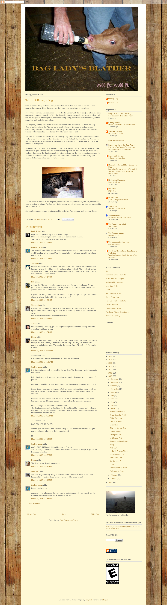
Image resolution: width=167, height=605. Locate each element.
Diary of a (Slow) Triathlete (116, 275)
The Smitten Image (116, 233)
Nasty (112, 445)
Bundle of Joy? (115, 461)
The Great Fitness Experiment (117, 312)
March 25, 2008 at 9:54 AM (41, 332)
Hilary (33, 337)
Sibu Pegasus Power (113, 293)
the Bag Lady (36, 247)
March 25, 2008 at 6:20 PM (41, 466)
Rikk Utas (112, 189)
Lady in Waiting (115, 421)
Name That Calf (116, 458)
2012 (110, 363)
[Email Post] (58, 219)
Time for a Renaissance (116, 209)
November (115, 382)
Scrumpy (35, 263)
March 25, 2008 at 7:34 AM (41, 242)
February (114, 475)
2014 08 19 (112, 191)
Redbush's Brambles (116, 180)
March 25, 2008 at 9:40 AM (41, 300)
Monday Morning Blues (118, 468)
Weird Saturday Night (118, 415)
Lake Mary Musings (116, 140)
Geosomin (35, 305)
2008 (110, 376)
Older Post (95, 514)
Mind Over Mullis (112, 286)
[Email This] (63, 219)
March (113, 409)
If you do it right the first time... (118, 200)
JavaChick (35, 471)
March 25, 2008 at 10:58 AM (42, 416)
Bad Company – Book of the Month (120, 116)
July (112, 396)
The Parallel (112, 226)
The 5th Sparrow (112, 305)
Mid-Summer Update (115, 134)
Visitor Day (114, 425)
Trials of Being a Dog (118, 428)
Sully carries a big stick (116, 158)
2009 (110, 373)
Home (63, 514)
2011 (110, 366)
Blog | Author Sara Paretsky (119, 114)
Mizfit (108, 290)
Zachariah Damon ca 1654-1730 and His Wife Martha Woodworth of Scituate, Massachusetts (122, 171)
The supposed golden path (119, 242)
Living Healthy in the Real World (121, 145)
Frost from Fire (113, 235)
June (113, 399)
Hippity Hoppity (115, 431)
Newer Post (31, 514)
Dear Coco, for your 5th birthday (119, 217)
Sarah (33, 323)
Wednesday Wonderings (119, 441)
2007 (110, 483)
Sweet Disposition (112, 297)
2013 (110, 360)
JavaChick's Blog (115, 131)
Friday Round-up (116, 418)
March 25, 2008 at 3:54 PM (41, 439)
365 (107, 271)
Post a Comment (35, 503)
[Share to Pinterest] (73, 219)
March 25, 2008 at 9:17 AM (41, 277)
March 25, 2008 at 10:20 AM (42, 351)
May (112, 402)
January (114, 478)
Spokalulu (112, 207)
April (112, 405)
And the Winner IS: (117, 455)
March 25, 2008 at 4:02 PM (41, 455)
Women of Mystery (113, 316)
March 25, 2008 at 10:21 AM (42, 362)
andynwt (88, 600)
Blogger (105, 600)
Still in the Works (115, 215)
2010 (110, 370)
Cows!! (112, 464)
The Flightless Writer (113, 308)
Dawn (33, 460)
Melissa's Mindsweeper (114, 282)
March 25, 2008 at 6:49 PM (41, 480)
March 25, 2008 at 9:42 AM (41, 319)
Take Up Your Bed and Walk (116, 301)
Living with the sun (116, 156)
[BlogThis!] (65, 219)
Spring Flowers (115, 435)
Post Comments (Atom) (68, 520)
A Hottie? (113, 448)
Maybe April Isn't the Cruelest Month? (121, 125)
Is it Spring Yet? (116, 438)
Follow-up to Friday (117, 471)
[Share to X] (68, 219)
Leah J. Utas (36, 231)
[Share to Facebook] (70, 219)
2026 (110, 356)
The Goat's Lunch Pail (117, 224)
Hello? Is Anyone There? (119, 451)
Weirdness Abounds (117, 412)
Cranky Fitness (114, 123)
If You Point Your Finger (115, 279)
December (115, 379)
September (115, 389)
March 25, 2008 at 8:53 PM (41, 499)
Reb (32, 282)
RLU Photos (113, 198)
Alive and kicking (114, 244)
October (114, 386)
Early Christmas (114, 182)
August (113, 392)
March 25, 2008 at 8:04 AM (41, 259)
